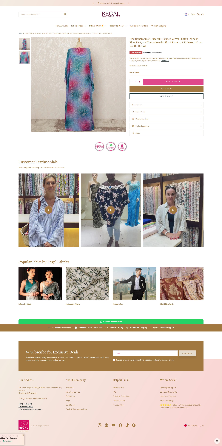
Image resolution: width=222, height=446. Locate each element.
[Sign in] (198, 14)
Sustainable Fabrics (73, 304)
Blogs (68, 400)
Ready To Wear (116, 26)
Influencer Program (168, 396)
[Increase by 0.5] (139, 82)
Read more (165, 61)
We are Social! (169, 380)
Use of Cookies (119, 400)
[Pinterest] (106, 425)
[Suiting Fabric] (134, 283)
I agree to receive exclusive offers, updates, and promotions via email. (145, 360)
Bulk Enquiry (167, 96)
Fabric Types (77, 26)
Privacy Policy (118, 405)
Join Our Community (168, 392)
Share (138, 133)
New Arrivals (62, 26)
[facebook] (120, 425)
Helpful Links (121, 380)
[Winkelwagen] (202, 14)
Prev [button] (93, 3)
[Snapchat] (134, 425)
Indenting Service (73, 392)
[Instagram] (99, 425)
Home (20, 33)
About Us (69, 387)
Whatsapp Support (168, 387)
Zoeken (65, 14)
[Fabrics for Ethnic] (40, 283)
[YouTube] (113, 425)
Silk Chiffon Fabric (167, 304)
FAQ (114, 392)
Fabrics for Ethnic (24, 304)
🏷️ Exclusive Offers (139, 26)
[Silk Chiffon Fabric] (182, 283)
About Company (75, 380)
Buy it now (166, 89)
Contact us (70, 396)
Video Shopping (158, 26)
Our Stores (70, 405)
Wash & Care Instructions (76, 409)
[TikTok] (127, 425)
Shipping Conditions (121, 396)
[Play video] (48, 210)
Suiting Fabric (118, 304)
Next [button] (128, 3)
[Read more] (193, 14)
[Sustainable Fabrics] (87, 283)
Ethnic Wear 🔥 (96, 26)
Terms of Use (118, 387)
